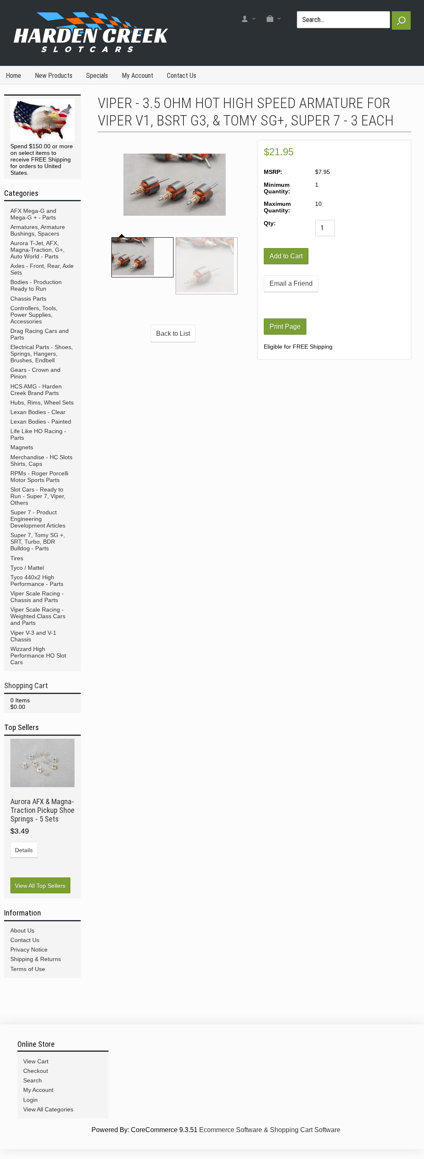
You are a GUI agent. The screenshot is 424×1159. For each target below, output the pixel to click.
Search (32, 1080)
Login (30, 1099)
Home (13, 76)
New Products (53, 76)
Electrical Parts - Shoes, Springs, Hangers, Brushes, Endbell (41, 354)
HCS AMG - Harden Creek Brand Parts (36, 389)
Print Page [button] (285, 326)
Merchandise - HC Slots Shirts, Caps (41, 460)
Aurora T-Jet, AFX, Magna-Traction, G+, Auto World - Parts (37, 250)
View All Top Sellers (40, 885)
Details (24, 850)
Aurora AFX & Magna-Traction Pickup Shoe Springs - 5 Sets (42, 810)
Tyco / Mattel (27, 567)
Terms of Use (27, 969)
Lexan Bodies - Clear (37, 412)
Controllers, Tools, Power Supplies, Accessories (34, 315)
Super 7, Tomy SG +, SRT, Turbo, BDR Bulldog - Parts (37, 542)
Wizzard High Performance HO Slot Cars (38, 655)
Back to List (173, 333)
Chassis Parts (28, 298)
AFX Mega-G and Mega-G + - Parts (33, 214)
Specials (97, 76)
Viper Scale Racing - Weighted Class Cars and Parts (37, 616)
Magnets (21, 447)
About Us (22, 930)
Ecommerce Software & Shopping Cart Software (269, 1129)
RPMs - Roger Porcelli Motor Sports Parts (39, 476)
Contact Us (181, 76)
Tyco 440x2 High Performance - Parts (36, 580)
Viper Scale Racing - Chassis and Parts (37, 596)
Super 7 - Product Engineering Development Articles (37, 519)
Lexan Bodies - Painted (40, 421)
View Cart (35, 1061)
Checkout (35, 1070)
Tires (16, 558)
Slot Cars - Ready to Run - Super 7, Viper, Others (37, 496)
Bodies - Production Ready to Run (36, 285)
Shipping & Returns (35, 959)
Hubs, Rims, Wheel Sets (42, 402)
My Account (137, 76)
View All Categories (48, 1109)
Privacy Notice (29, 949)
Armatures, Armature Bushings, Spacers (37, 230)
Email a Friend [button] (291, 283)
